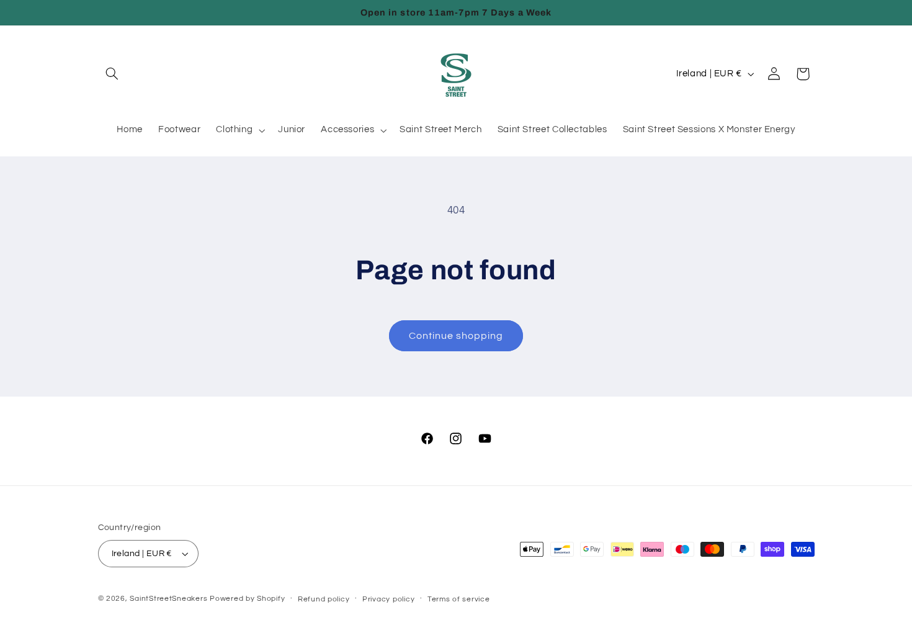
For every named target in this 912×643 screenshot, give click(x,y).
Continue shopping (456, 336)
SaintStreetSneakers (168, 598)
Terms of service (458, 599)
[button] (112, 74)
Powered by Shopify (247, 598)
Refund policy (324, 599)
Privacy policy (388, 599)
